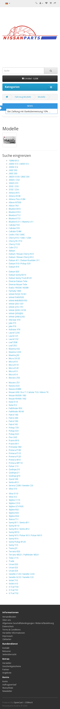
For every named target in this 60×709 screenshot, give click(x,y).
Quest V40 (13, 479)
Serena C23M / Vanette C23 (21, 485)
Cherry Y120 (14, 244)
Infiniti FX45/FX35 (16, 297)
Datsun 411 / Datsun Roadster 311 (24, 260)
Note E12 (13, 405)
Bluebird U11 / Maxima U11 (21, 221)
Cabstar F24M (15, 231)
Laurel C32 (13, 339)
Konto (5, 681)
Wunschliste (7, 687)
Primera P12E (15, 456)
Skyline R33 (14, 512)
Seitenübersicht (9, 654)
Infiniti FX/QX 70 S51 (18, 294)
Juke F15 (12, 323)
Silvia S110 (13, 493)
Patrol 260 (13, 418)
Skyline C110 (14, 500)
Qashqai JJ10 (14, 475)
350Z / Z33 (14, 186)
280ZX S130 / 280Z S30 (19, 176)
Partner (5, 669)
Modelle (41, 97)
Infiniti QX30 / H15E (17, 310)
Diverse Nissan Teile (18, 284)
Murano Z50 (14, 377)
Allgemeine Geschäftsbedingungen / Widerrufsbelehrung (28, 623)
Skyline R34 (14, 516)
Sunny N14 (13, 538)
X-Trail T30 (13, 586)
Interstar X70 (14, 319)
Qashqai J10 (14, 469)
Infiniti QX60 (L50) (16, 316)
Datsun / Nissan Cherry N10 (21, 254)
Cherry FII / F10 (15, 241)
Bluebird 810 (14, 208)
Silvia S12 (13, 496)
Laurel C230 (14, 332)
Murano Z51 (14, 382)
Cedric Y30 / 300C (17, 234)
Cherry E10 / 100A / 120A (20, 237)
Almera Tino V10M (17, 199)
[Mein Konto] (41, 3)
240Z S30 (13, 170)
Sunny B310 (14, 532)
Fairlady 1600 (15, 291)
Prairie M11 (14, 443)
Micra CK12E (14, 358)
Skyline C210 (14, 503)
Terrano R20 (14, 551)
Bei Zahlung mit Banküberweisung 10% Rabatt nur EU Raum (29, 111)
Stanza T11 (14, 519)
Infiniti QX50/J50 (16, 313)
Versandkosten (9, 616)
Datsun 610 (14, 266)
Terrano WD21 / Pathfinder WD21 (24, 554)
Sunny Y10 (13, 545)
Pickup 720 (14, 427)
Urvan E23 (13, 567)
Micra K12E (14, 368)
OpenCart (18, 702)
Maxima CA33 (15, 352)
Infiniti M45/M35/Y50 (18, 300)
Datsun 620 (14, 271)
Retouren (6, 651)
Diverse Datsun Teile (18, 281)
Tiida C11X (13, 558)
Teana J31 (13, 548)
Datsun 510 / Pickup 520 (19, 263)
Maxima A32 (14, 348)
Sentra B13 (14, 482)
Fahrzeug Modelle (23, 97)
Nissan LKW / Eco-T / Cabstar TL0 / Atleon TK (28, 392)
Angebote (6, 672)
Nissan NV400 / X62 (17, 398)
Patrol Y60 (13, 421)
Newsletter (7, 691)
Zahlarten (6, 639)
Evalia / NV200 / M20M (18, 287)
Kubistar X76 (14, 329)
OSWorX (29, 702)
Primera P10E (15, 450)
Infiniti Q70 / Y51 (16, 307)
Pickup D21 (14, 430)
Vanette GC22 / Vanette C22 (21, 577)
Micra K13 (13, 371)
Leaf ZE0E (13, 342)
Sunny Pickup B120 (17, 541)
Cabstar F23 (14, 228)
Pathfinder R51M (16, 411)
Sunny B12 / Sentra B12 (19, 529)
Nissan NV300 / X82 (17, 395)
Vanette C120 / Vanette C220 (21, 574)
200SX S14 (13, 167)
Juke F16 (12, 326)
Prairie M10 (14, 440)
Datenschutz (8, 626)
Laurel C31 (13, 336)
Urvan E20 (13, 564)
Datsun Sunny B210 (17, 274)
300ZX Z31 (14, 183)
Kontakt (5, 648)
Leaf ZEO (13, 345)
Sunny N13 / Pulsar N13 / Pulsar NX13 (25, 535)
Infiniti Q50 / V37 (16, 303)
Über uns (6, 620)
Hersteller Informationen (13, 632)
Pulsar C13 (13, 466)
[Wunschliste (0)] (46, 3)
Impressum (7, 636)
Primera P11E (15, 453)
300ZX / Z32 (14, 180)
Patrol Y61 (13, 424)
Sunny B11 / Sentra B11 (19, 522)
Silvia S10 (13, 488)
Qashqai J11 (14, 472)
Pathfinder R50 (15, 408)
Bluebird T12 (14, 215)
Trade (11, 561)
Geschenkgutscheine (11, 666)
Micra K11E (14, 365)
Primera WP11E (16, 463)
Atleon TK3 (14, 205)
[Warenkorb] (51, 3)
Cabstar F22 (14, 225)
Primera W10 (14, 459)
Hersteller (6, 663)
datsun (12, 250)
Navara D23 (14, 385)
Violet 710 (13, 580)
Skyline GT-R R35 (16, 506)
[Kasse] (55, 3)
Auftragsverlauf (9, 684)
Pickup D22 (14, 434)
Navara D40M (15, 389)
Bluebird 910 (14, 212)
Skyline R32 (14, 509)
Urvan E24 (13, 570)
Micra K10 (13, 361)
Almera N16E (14, 196)
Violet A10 (13, 583)
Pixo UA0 (13, 437)
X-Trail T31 (13, 590)
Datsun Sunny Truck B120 (20, 278)
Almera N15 (14, 192)
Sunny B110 (14, 525)
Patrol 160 (13, 414)
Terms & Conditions (11, 629)
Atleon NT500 (15, 202)
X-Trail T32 (13, 593)
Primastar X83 (15, 447)
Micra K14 (13, 374)
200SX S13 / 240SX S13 (19, 163)
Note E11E (13, 402)
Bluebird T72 (14, 218)
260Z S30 (13, 173)
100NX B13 (14, 160)
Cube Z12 (13, 247)
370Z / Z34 (14, 189)
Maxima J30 (14, 355)
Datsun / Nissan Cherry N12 (21, 257)
